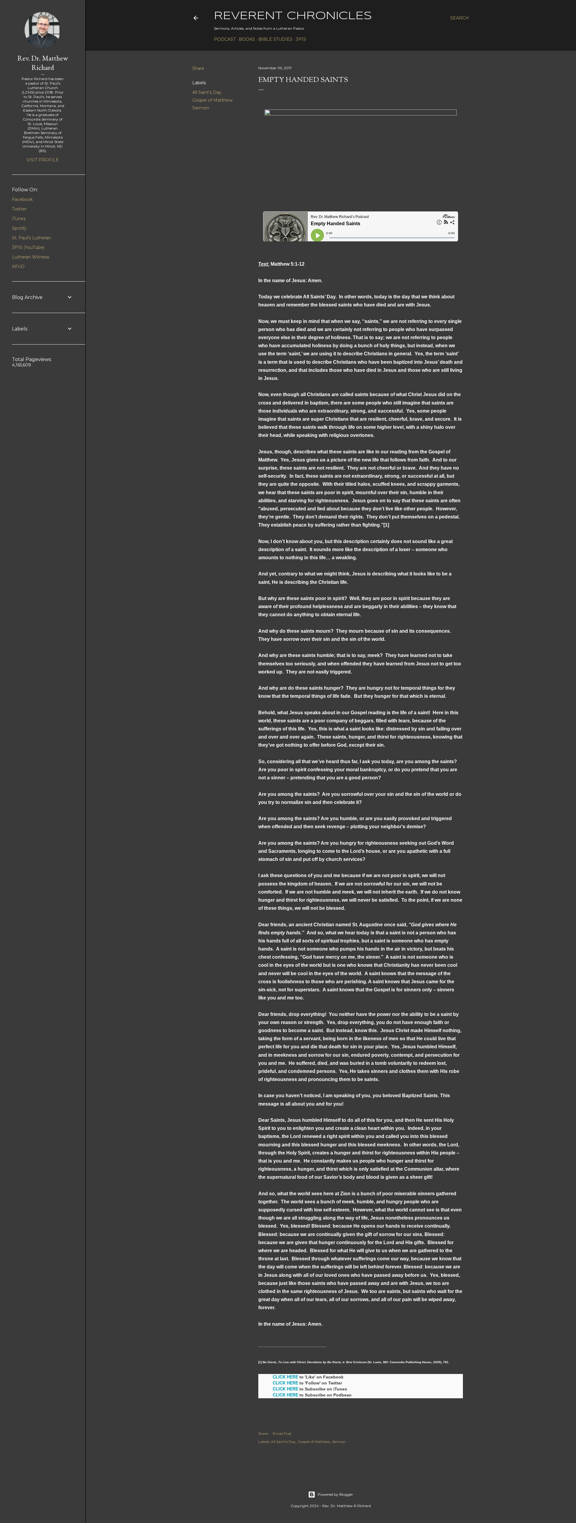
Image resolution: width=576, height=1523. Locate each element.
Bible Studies (275, 39)
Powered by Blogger (335, 1494)
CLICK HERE (285, 1377)
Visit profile (42, 160)
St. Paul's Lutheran (31, 237)
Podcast (225, 39)
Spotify (19, 228)
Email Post (282, 1433)
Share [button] (198, 68)
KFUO (18, 266)
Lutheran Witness (30, 257)
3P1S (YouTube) (28, 247)
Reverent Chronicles (293, 16)
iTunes (19, 218)
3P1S (301, 39)
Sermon (200, 108)
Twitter (19, 209)
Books (247, 39)
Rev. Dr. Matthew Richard (42, 62)
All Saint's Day (206, 92)
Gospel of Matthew (212, 100)
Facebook (22, 199)
